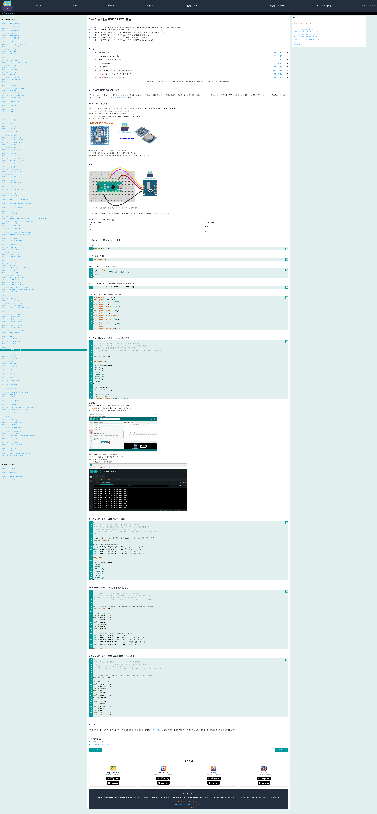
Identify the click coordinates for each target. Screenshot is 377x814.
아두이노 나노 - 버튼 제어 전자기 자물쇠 (13, 330)
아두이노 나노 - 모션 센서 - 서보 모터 (12, 163)
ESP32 (75, 6)
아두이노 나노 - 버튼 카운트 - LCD (12, 228)
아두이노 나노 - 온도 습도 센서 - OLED (13, 277)
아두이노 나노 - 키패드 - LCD (10, 249)
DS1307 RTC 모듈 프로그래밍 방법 (303, 29)
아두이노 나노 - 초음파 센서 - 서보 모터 (13, 144)
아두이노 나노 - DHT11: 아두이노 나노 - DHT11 (14, 268)
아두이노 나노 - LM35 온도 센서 (11, 280)
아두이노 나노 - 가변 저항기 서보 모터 (12, 98)
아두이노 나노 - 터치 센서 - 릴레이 (12, 300)
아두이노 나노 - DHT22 (8, 270)
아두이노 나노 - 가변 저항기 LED (11, 90)
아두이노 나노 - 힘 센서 (8, 370)
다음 (281, 750)
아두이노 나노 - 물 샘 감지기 (10, 356)
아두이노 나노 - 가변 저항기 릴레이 (12, 93)
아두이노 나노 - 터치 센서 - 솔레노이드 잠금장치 (15, 308)
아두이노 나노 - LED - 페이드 (10, 49)
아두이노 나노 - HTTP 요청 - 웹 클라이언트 (14, 476)
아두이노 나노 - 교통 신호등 (10, 54)
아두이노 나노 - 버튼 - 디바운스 (11, 60)
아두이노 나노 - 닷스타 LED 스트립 (11, 427)
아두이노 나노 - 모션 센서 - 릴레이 (12, 158)
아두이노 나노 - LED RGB (9, 51)
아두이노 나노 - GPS (8, 416)
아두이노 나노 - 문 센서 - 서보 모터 (12, 321)
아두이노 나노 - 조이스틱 (9, 187)
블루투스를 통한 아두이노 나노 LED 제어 (13, 456)
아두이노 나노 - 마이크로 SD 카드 (11, 431)
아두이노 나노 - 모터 (8, 109)
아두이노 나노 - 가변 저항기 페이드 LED (13, 88)
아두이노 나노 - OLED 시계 (9, 223)
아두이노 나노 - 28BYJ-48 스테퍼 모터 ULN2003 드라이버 (18, 407)
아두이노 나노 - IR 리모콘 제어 (10, 401)
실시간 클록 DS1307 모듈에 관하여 (303, 24)
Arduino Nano (10, 13)
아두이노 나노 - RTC (8, 347)
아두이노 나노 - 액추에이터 (9, 180)
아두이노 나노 (234, 6)
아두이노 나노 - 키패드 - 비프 (10, 252)
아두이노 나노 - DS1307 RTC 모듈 (11, 350)
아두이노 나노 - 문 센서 (8, 312)
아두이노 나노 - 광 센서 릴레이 (10, 131)
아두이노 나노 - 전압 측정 (9, 388)
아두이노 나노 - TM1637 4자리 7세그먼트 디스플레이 (16, 234)
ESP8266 (111, 6)
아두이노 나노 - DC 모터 (9, 112)
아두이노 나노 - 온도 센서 (9, 261)
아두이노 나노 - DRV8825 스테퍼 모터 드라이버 (15, 409)
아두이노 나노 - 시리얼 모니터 (10, 35)
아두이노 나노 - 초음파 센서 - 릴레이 (12, 140)
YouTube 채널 (155, 730)
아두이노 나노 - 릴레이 (8, 167)
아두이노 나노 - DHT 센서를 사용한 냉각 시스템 (15, 287)
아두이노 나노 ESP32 (277, 6)
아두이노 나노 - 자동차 (8, 120)
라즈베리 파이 (150, 6)
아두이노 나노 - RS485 (8, 394)
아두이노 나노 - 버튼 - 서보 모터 (11, 82)
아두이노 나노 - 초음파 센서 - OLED (12, 149)
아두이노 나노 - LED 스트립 (9, 420)
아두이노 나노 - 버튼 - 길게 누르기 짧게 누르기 (15, 62)
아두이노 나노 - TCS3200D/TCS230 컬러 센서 (15, 199)
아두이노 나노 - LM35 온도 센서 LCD (12, 284)
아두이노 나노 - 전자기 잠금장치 (11, 327)
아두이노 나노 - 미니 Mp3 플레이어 (12, 444)
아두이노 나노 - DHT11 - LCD (10, 273)
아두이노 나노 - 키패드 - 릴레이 (11, 254)
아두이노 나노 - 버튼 (8, 58)
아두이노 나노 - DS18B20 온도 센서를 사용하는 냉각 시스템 (18, 289)
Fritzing (98, 208)
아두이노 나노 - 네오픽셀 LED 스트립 (12, 422)
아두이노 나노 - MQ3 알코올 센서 (11, 380)
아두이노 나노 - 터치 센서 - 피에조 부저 (13, 303)
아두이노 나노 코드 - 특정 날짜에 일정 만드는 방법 (308, 39)
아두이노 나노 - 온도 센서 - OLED (11, 265)
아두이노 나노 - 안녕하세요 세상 (11, 31)
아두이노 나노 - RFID (8, 336)
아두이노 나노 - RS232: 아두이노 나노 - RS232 (15, 392)
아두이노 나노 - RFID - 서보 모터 (11, 341)
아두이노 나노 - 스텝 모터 (9, 405)
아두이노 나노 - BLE (7, 451)
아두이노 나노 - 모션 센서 (9, 153)
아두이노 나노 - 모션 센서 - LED (11, 156)
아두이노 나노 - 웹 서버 (8, 472)
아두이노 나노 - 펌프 (8, 361)
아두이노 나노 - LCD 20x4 (9, 214)
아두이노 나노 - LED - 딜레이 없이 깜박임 (13, 44)
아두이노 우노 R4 (192, 6)
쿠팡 (274, 52)
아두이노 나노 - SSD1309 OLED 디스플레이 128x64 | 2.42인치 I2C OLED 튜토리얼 (24, 218)
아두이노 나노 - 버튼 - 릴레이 (10, 77)
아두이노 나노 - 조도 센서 (9, 124)
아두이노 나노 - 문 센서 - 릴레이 (11, 316)
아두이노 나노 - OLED (8, 216)
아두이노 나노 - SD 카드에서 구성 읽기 (13, 438)
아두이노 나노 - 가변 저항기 (10, 86)
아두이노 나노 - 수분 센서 (9, 354)
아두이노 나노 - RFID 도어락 (10, 343)
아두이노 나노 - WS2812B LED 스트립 (12, 425)
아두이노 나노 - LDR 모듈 (9, 126)
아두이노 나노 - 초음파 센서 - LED (11, 137)
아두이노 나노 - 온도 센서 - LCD (11, 263)
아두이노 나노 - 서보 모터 (9, 116)
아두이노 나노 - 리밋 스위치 (10, 70)
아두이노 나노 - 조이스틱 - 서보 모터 (12, 189)
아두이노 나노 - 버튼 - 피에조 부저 (12, 79)
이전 (96, 750)
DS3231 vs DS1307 (115, 97)
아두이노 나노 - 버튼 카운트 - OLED (12, 226)
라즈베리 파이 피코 (368, 6)
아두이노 (39, 6)
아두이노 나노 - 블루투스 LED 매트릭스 (12, 241)
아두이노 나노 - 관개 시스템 (10, 195)
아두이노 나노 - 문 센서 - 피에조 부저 (12, 319)
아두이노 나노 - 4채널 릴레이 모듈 (11, 171)
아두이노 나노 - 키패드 (8, 245)
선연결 (296, 26)
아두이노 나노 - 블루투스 (9, 448)
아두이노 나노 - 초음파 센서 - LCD (12, 147)
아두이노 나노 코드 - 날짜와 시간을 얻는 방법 (306, 31)
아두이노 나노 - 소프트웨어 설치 (11, 23)
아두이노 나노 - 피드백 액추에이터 (11, 183)
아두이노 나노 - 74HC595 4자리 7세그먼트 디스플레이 (17, 232)
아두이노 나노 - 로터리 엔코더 (10, 101)
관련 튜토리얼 (298, 44)
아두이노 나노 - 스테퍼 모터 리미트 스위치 (14, 412)
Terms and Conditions (182, 804)
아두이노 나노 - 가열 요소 (9, 176)
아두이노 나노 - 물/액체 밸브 (10, 359)
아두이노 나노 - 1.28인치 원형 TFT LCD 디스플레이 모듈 (17, 221)
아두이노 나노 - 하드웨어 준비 (10, 26)
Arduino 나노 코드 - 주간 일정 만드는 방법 (306, 37)
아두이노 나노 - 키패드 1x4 (9, 247)
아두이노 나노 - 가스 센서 (9, 378)
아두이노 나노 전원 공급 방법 (10, 28)
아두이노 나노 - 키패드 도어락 (10, 332)
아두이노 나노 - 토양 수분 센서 (10, 193)
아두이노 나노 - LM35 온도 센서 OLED (12, 282)
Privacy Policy (198, 804)
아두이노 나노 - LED (7, 42)
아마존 (280, 52)
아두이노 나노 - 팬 (7, 174)
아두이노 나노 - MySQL (8, 479)
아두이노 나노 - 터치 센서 (9, 296)
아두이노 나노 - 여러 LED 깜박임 (11, 47)
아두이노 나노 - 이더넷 (8, 468)
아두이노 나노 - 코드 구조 (9, 33)
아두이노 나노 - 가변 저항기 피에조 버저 (13, 95)
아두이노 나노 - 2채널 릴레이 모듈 (11, 169)
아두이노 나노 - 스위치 (8, 67)
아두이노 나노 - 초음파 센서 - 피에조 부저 (14, 142)
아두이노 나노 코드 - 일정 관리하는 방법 (305, 34)
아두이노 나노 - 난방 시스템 (10, 292)
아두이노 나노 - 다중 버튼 (9, 65)
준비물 (296, 21)
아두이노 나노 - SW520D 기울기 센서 (12, 207)
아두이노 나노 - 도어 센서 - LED (11, 314)
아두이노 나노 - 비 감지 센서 (10, 366)
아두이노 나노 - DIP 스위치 (9, 72)
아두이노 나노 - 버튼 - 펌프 (10, 363)
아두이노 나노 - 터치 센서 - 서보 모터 (12, 305)
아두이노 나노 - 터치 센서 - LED (11, 298)
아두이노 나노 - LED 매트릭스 (10, 238)
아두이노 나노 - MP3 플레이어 (10, 442)
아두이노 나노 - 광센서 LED (9, 128)
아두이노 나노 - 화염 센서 (9, 374)
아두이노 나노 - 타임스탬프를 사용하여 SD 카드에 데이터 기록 (19, 436)
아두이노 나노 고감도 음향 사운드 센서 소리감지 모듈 (16, 203)
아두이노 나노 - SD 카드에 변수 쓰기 (12, 433)
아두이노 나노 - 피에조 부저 (10, 105)
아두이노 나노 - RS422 (8, 397)
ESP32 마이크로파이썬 (323, 6)
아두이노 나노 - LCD (7, 211)
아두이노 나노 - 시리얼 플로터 (10, 38)
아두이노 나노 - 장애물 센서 (10, 384)
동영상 (296, 42)
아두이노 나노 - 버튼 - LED (9, 74)
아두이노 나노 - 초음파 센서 (10, 135)
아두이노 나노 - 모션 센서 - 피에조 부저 (13, 160)
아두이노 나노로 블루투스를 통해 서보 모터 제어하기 (16, 453)
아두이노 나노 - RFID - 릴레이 (10, 339)
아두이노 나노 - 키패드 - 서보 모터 (12, 257)
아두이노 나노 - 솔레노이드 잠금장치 (12, 325)
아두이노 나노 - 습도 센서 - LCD (11, 275)
